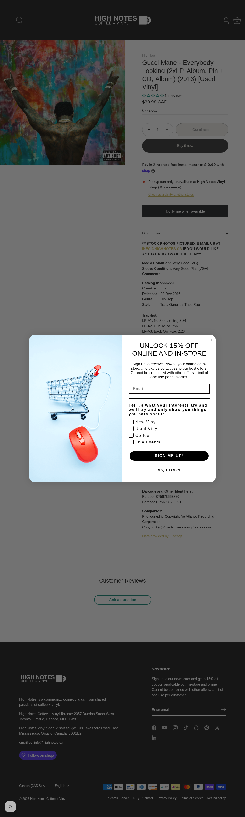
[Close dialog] (210, 340)
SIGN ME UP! (169, 456)
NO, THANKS (169, 470)
